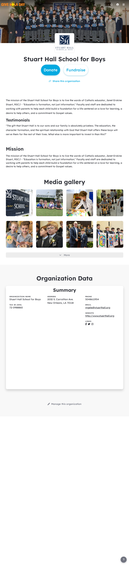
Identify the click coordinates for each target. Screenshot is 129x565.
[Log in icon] (118, 5)
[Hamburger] (124, 5)
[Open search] (112, 5)
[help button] (124, 560)
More (67, 255)
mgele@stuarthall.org (97, 307)
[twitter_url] (89, 324)
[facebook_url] (86, 324)
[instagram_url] (92, 324)
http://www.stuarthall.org (99, 315)
